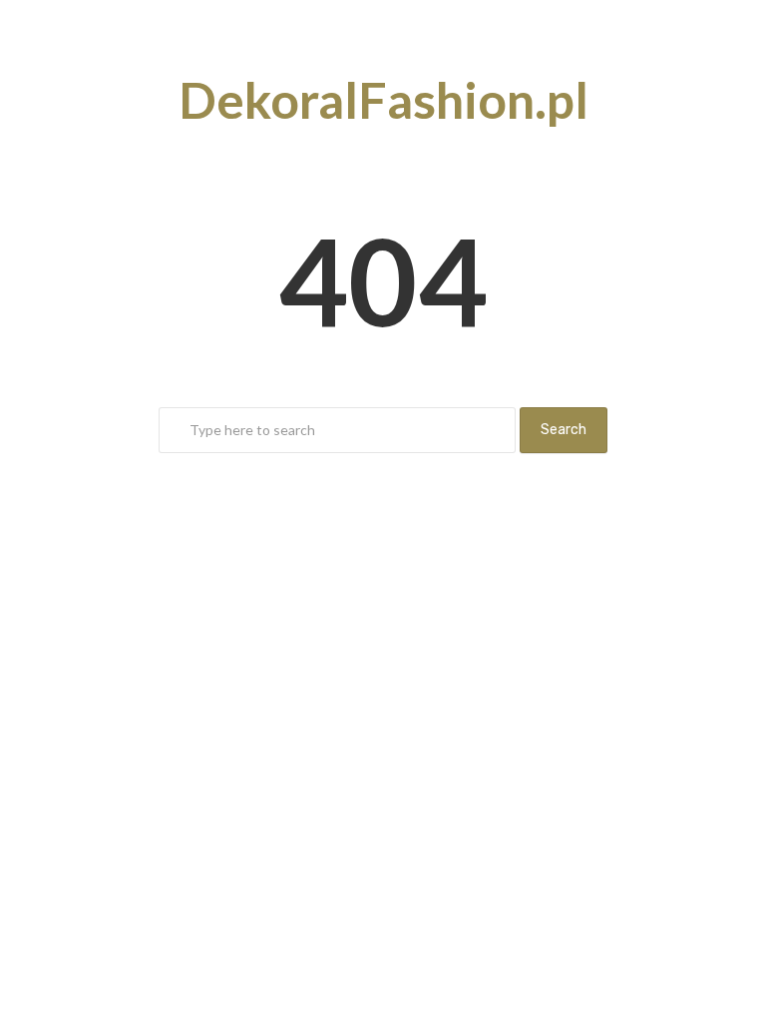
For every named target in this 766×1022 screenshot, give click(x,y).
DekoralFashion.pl (383, 100)
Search (563, 429)
